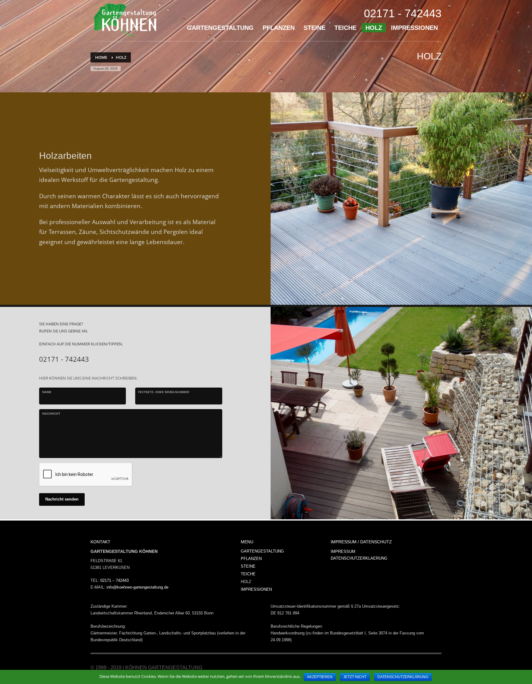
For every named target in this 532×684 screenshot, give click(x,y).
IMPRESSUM (343, 551)
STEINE (248, 566)
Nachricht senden (62, 499)
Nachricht (51, 413)
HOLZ (246, 581)
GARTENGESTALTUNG (262, 551)
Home (101, 57)
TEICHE (248, 574)
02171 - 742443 (402, 13)
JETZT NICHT (354, 677)
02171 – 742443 (114, 580)
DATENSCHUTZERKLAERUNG (359, 558)
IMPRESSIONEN (256, 589)
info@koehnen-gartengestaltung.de (137, 587)
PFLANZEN (251, 558)
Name (46, 392)
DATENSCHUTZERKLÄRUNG (402, 677)
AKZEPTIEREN (319, 677)
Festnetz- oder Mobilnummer (163, 392)
